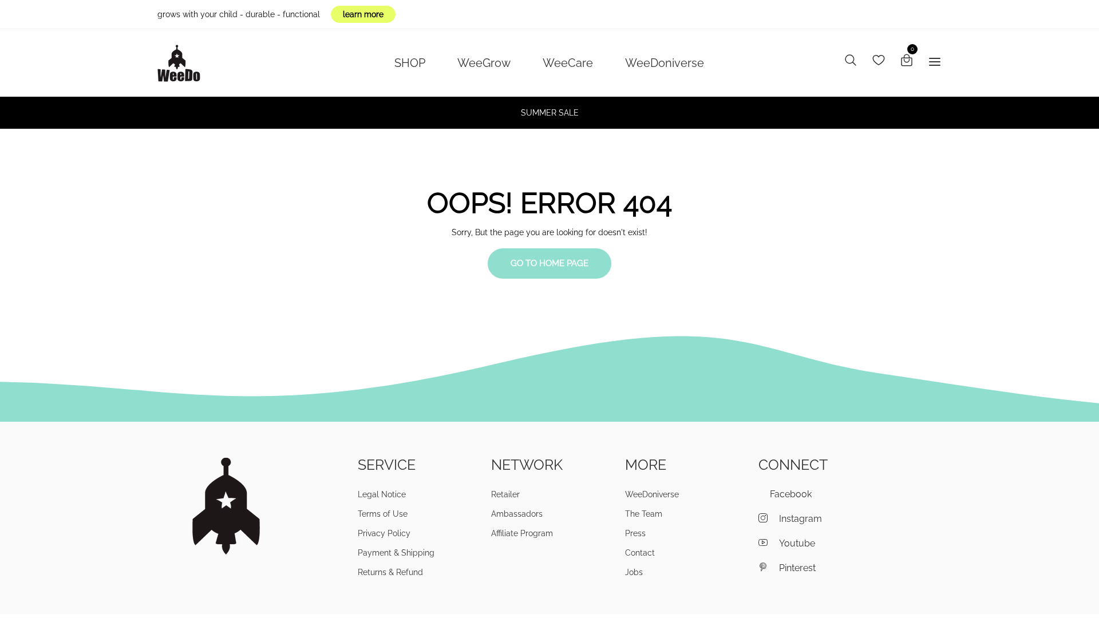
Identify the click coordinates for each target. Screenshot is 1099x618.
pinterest (797, 567)
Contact (640, 552)
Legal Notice (382, 494)
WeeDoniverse (664, 63)
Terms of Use (383, 513)
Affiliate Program (522, 533)
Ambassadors (517, 513)
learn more (363, 14)
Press (635, 533)
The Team (643, 513)
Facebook (791, 494)
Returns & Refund (390, 572)
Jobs (634, 572)
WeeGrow (484, 63)
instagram (800, 518)
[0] (907, 61)
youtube (797, 543)
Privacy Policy (384, 533)
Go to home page (549, 263)
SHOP (409, 63)
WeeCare (568, 63)
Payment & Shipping (396, 552)
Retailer (505, 494)
